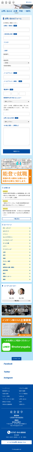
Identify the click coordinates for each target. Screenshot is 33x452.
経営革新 (5, 270)
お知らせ (21, 396)
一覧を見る (16, 218)
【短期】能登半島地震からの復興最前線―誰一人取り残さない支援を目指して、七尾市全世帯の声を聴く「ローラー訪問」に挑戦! (16, 194)
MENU (30, 2)
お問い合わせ (22, 399)
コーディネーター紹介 (8, 399)
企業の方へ (22, 404)
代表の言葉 (5, 393)
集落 (4, 279)
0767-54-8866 (18, 432)
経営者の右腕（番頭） (9, 267)
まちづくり (6, 231)
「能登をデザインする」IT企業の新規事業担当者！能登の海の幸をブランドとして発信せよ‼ (16, 203)
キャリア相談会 (23, 393)
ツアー (5, 246)
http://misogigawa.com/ (16, 425)
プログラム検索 (23, 388)
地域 (4, 258)
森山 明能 (21, 298)
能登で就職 (22, 391)
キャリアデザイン (8, 237)
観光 (4, 273)
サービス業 (6, 243)
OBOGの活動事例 (7, 404)
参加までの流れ (6, 401)
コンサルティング (8, 240)
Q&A (20, 401)
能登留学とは (6, 391)
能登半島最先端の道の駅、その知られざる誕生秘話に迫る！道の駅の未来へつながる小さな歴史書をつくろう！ (16, 212)
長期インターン (7, 276)
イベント (5, 234)
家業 (4, 264)
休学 (4, 255)
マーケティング (7, 249)
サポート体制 (6, 396)
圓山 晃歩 (11, 298)
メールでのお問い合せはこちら (16, 442)
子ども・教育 (6, 261)
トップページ (6, 388)
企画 (4, 252)
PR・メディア (7, 228)
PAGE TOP (17, 358)
